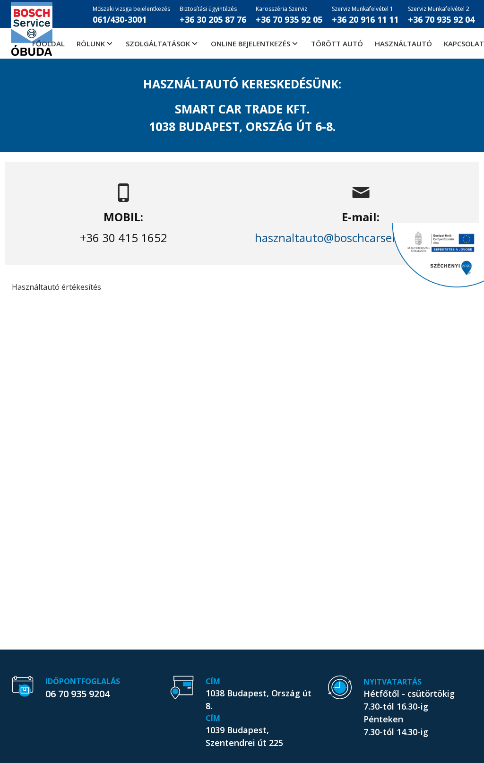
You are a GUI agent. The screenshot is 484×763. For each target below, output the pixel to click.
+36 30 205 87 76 (213, 15)
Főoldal (48, 43)
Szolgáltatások (158, 43)
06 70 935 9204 (77, 693)
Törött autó (337, 43)
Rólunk (91, 43)
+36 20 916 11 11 (365, 15)
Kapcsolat (464, 43)
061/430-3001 (131, 15)
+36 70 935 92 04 (441, 15)
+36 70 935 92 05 (289, 15)
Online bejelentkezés (250, 43)
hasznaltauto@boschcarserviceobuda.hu (361, 237)
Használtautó (403, 43)
